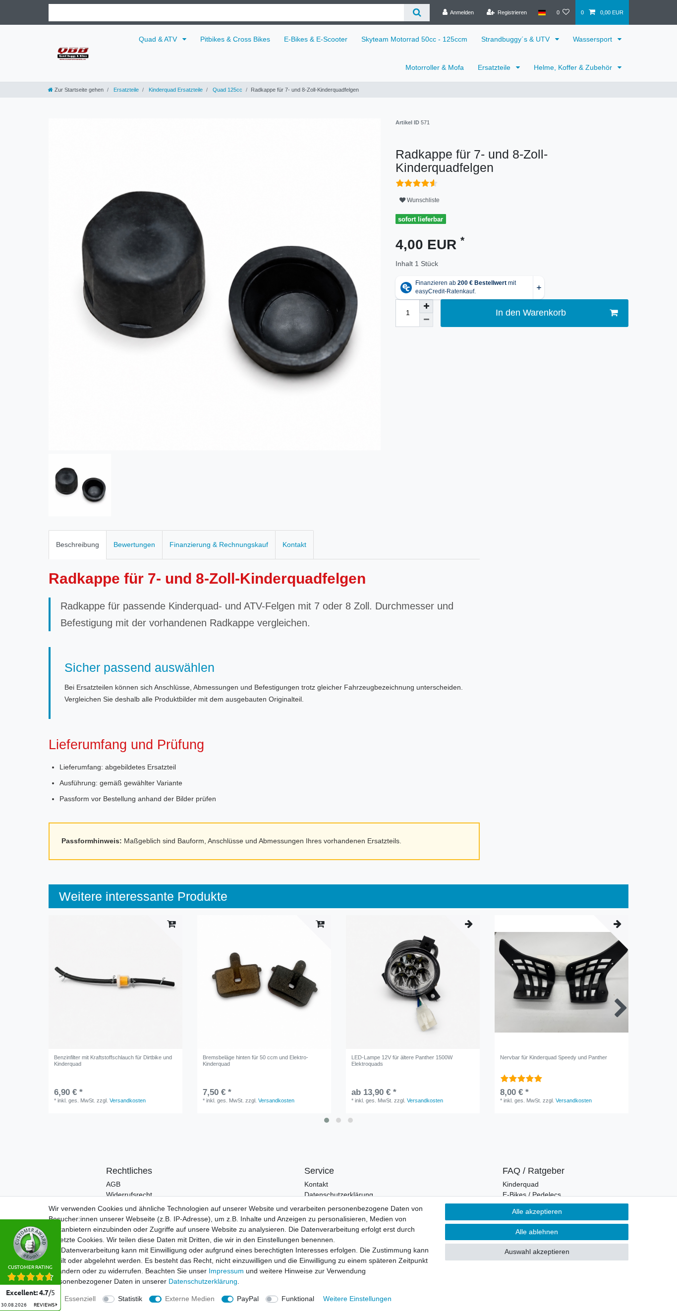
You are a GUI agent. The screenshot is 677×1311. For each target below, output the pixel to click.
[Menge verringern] (426, 320)
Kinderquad (521, 1184)
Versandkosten (128, 1100)
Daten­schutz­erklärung (203, 1281)
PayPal (248, 1299)
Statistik (130, 1299)
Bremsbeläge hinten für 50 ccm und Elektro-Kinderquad (255, 1060)
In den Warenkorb (531, 313)
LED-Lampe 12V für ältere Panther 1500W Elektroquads (401, 1060)
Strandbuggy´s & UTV (516, 39)
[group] (264, 982)
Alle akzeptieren (537, 1211)
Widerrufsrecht (129, 1195)
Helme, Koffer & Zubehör (574, 67)
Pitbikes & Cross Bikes (235, 39)
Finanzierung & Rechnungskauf (218, 544)
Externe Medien (190, 1299)
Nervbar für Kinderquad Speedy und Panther (553, 1057)
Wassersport (593, 39)
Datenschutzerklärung (338, 1195)
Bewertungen (134, 544)
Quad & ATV (159, 39)
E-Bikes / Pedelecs (532, 1195)
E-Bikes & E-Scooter (315, 39)
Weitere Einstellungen (357, 1299)
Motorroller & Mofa (434, 67)
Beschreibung (77, 544)
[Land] (541, 12)
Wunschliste (422, 200)
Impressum (226, 1271)
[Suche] (416, 12)
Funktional (298, 1299)
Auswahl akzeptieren (537, 1252)
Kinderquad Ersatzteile (175, 90)
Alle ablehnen (536, 1232)
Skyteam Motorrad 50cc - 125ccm (414, 39)
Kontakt (294, 544)
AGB (113, 1184)
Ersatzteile (495, 67)
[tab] (78, 544)
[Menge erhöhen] (426, 306)
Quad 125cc (226, 90)
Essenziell (80, 1299)
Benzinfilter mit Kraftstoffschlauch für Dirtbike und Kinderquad (113, 1060)
